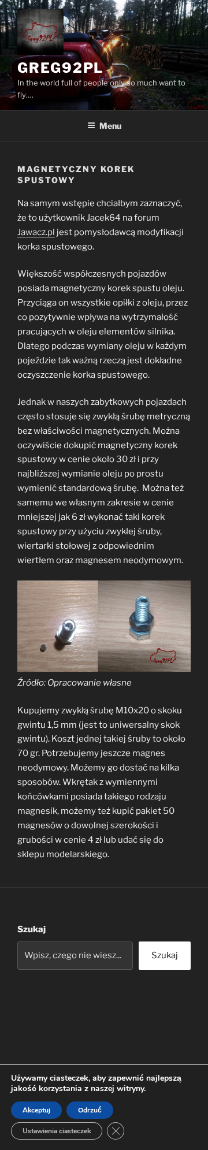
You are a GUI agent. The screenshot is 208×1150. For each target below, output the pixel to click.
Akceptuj (36, 1110)
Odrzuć (90, 1110)
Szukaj (31, 929)
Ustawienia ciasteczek (57, 1131)
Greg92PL (60, 67)
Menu (110, 126)
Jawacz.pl (36, 232)
